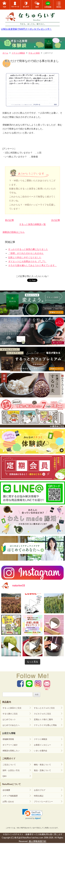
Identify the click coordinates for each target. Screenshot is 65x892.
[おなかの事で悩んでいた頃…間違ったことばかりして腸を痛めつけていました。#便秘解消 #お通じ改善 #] (32, 603)
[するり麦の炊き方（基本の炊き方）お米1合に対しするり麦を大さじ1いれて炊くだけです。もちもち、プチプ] (54, 646)
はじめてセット (9, 719)
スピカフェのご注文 (42, 714)
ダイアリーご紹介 (10, 745)
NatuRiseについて (11, 784)
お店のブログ (39, 790)
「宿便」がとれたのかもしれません (26, 253)
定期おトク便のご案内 (43, 719)
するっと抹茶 (34, 53)
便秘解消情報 (8, 739)
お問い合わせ (8, 801)
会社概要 (6, 790)
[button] (32, 814)
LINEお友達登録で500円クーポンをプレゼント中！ (26, 29)
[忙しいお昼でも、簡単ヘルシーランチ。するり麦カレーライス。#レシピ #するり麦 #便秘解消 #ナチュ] (32, 646)
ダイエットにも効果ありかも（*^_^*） (27, 261)
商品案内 (6, 702)
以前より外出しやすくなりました (24, 257)
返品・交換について (42, 770)
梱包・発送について (42, 765)
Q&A (4, 776)
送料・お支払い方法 (11, 770)
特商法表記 (38, 796)
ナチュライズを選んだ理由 (45, 725)
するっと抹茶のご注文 (12, 708)
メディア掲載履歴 (10, 796)
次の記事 (55, 220)
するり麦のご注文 (10, 714)
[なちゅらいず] (32, 17)
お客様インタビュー (42, 745)
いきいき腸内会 (40, 751)
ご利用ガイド (8, 758)
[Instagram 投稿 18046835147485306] (54, 625)
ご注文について (9, 765)
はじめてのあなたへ (11, 725)
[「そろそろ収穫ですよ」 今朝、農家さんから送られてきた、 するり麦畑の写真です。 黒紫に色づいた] (11, 603)
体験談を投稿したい (11, 751)
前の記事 (9, 220)
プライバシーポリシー (43, 801)
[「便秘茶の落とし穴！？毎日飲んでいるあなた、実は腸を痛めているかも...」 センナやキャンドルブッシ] (11, 625)
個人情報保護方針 (37, 841)
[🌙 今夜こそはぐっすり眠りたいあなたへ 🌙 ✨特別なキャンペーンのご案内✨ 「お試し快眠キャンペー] (32, 625)
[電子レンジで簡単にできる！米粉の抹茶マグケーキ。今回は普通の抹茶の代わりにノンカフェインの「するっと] (11, 646)
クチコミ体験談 (40, 739)
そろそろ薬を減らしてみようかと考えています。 (32, 265)
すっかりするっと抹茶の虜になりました (28, 249)
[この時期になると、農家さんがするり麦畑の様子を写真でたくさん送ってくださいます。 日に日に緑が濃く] (54, 603)
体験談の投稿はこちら (14, 232)
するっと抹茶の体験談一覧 (32, 224)
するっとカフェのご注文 (44, 708)
